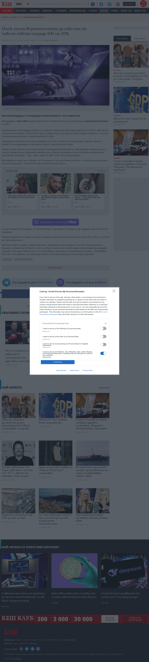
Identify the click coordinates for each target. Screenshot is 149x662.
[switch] (103, 328)
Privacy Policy (88, 370)
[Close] (115, 292)
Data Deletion (61, 370)
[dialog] (74, 331)
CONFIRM (57, 362)
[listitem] (74, 323)
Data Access (74, 370)
